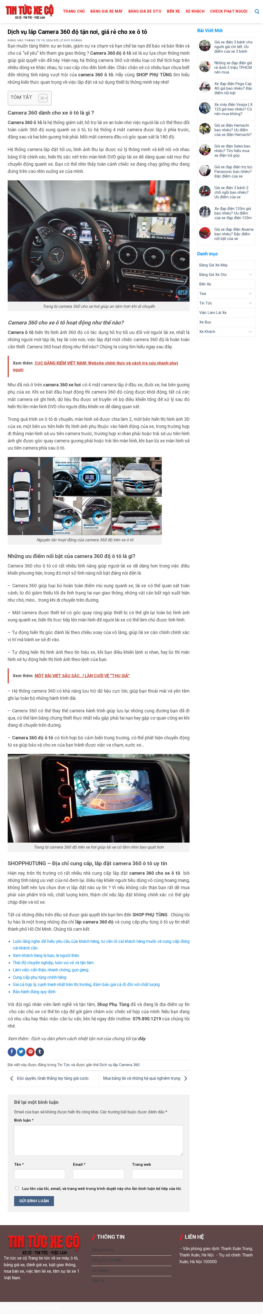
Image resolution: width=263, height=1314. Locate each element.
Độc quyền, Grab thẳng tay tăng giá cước (52, 1078)
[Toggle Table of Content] (40, 98)
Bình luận (24, 1120)
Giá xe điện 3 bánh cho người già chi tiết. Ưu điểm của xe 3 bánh (233, 47)
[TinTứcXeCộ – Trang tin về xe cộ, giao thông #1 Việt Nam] (29, 11)
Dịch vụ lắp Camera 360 (119, 1065)
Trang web (141, 1164)
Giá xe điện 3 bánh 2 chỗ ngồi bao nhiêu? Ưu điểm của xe (231, 192)
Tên (19, 1164)
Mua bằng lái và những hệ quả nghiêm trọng (142, 1078)
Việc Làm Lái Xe (213, 312)
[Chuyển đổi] (250, 274)
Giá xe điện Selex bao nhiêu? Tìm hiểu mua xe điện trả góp (232, 151)
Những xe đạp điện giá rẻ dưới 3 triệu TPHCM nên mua (233, 67)
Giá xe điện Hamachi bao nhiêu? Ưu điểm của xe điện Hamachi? (233, 130)
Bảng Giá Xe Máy (106, 11)
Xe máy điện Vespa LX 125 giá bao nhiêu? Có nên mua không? (233, 109)
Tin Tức (63, 1065)
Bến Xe (173, 11)
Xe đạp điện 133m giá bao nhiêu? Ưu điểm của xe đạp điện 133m (233, 213)
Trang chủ (74, 11)
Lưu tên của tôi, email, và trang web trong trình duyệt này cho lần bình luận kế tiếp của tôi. (102, 1189)
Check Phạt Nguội (229, 11)
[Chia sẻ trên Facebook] (12, 1052)
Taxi (202, 293)
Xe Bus (205, 322)
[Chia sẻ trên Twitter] (21, 1052)
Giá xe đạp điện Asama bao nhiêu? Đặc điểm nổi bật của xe (233, 234)
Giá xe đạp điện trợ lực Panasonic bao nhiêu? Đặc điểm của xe (233, 172)
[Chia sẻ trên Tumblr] (39, 1052)
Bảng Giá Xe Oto (144, 11)
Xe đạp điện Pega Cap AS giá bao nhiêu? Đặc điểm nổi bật (233, 88)
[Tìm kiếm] (257, 11)
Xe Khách (195, 11)
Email (79, 1164)
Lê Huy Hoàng (71, 40)
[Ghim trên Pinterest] (30, 1052)
